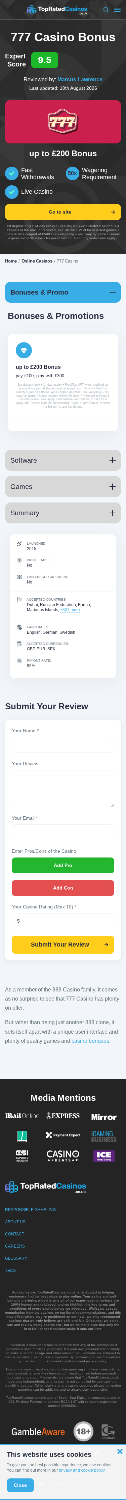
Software (23, 460)
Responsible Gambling (30, 1209)
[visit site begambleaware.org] (38, 1431)
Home (11, 261)
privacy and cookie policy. (82, 1470)
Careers (15, 1246)
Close (20, 1485)
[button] (105, 10)
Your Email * (25, 818)
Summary (24, 513)
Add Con (63, 888)
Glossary (16, 1258)
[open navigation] (117, 9)
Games (21, 486)
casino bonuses (90, 1041)
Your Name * (25, 730)
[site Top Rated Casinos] (57, 10)
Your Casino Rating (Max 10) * (44, 906)
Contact (14, 1234)
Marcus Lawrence (79, 79)
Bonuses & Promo (39, 292)
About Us (15, 1222)
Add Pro (63, 865)
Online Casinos (37, 261)
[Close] (120, 1451)
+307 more (70, 609)
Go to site (60, 212)
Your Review (25, 763)
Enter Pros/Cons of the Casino (44, 851)
